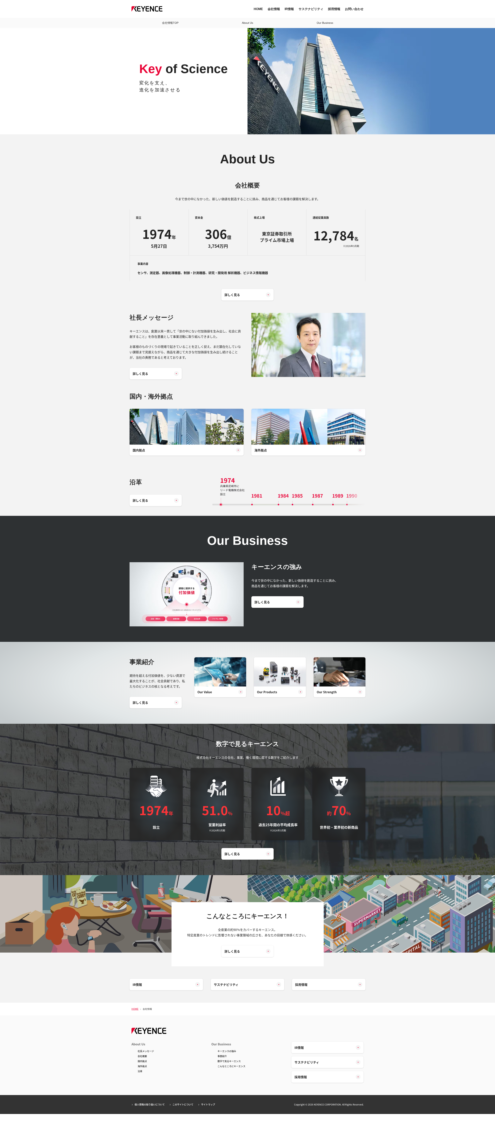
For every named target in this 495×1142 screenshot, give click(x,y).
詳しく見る (232, 294)
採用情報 (334, 9)
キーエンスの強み (227, 1051)
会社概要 (142, 1056)
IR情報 (289, 9)
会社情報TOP (170, 22)
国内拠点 (142, 1061)
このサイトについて (182, 1104)
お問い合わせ (354, 9)
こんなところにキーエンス (231, 1066)
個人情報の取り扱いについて (150, 1104)
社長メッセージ (146, 1051)
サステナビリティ (311, 9)
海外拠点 (142, 1066)
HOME (258, 9)
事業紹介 (222, 1056)
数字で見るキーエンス (229, 1061)
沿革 (140, 1071)
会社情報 (274, 9)
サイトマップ (208, 1104)
